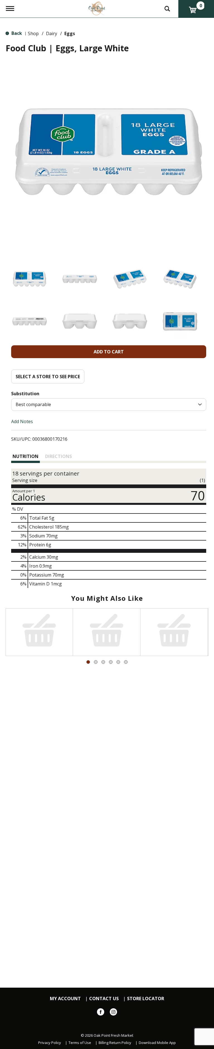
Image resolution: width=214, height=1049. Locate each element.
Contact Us (104, 998)
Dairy (51, 33)
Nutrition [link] (25, 456)
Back (16, 33)
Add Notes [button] (22, 421)
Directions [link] (58, 456)
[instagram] (113, 1013)
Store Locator (145, 998)
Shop (33, 33)
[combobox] (108, 405)
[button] (29, 279)
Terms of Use (80, 1043)
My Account (65, 998)
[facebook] (100, 1013)
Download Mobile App (157, 1043)
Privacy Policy (49, 1043)
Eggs (69, 33)
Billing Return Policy (115, 1043)
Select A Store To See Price (48, 376)
